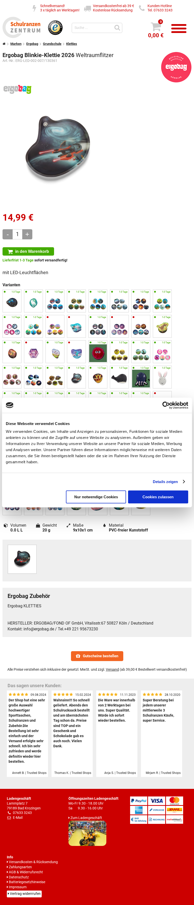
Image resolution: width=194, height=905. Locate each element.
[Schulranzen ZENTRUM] (21, 36)
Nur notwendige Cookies (96, 497)
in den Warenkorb (32, 251)
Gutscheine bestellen (100, 656)
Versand (112, 669)
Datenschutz (19, 877)
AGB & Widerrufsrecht (26, 872)
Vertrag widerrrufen (25, 894)
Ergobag (32, 44)
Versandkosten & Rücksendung (33, 862)
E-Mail (17, 817)
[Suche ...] (118, 27)
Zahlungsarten (20, 867)
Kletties (71, 44)
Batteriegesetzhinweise (27, 882)
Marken (15, 44)
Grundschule (52, 44)
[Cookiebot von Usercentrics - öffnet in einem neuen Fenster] (166, 405)
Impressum (18, 887)
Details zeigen (165, 482)
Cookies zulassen (158, 497)
